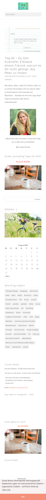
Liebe (31, 317)
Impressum (21, 479)
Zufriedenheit (16, 347)
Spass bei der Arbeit (20, 334)
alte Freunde (34, 291)
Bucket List (27, 295)
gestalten (24, 304)
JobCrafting (29, 308)
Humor (38, 304)
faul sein (33, 300)
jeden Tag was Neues (12, 308)
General (8, 79)
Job (22, 308)
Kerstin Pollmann (17, 76)
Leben (25, 317)
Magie (37, 317)
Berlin (13, 295)
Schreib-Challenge (32, 330)
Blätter (20, 295)
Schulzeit (9, 334)
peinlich (31, 325)
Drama (26, 300)
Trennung (36, 334)
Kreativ (18, 312)
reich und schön (19, 330)
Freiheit (8, 304)
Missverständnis (11, 325)
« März (7, 276)
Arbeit (7, 295)
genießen (16, 304)
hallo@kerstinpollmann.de (18, 387)
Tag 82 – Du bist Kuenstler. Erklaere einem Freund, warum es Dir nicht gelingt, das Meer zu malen (23, 65)
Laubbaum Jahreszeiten (13, 317)
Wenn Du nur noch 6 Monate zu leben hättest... (20, 343)
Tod (29, 334)
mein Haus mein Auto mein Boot (25, 321)
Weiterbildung (26, 338)
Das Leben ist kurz (11, 300)
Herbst (31, 304)
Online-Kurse (22, 325)
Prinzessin (9, 330)
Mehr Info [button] (6, 490)
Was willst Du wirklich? (13, 338)
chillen (35, 295)
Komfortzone (10, 312)
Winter (8, 347)
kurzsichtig (26, 312)
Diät (20, 300)
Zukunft (25, 347)
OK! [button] (23, 497)
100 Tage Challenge (12, 291)
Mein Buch (9, 321)
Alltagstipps (23, 291)
